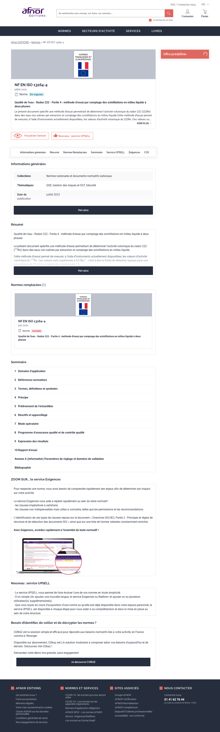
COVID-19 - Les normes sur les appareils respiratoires (81, 702)
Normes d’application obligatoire (82, 708)
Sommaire (96, 152)
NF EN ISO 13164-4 (31, 321)
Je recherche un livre (163, 20)
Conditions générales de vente (32, 718)
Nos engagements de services (31, 722)
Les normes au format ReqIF (80, 720)
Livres (157, 31)
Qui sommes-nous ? (26, 695)
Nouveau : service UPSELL (71, 135)
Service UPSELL (116, 152)
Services (133, 31)
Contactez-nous (187, 4)
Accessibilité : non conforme (129, 715)
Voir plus (143, 123)
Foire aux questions (26, 699)
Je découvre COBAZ (83, 662)
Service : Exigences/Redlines (80, 716)
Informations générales (33, 152)
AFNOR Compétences (126, 707)
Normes (64, 31)
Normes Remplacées (75, 152)
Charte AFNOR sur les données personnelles (32, 712)
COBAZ (148, 152)
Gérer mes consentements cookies (34, 707)
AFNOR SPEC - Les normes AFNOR (83, 712)
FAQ (173, 4)
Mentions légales (25, 703)
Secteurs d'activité (98, 31)
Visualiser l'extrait (35, 135)
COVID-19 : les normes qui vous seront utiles (85, 696)
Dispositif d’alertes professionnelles (133, 711)
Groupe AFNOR (123, 695)
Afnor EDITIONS (20, 42)
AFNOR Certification (125, 699)
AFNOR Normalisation (126, 703)
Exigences (134, 152)
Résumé (54, 152)
